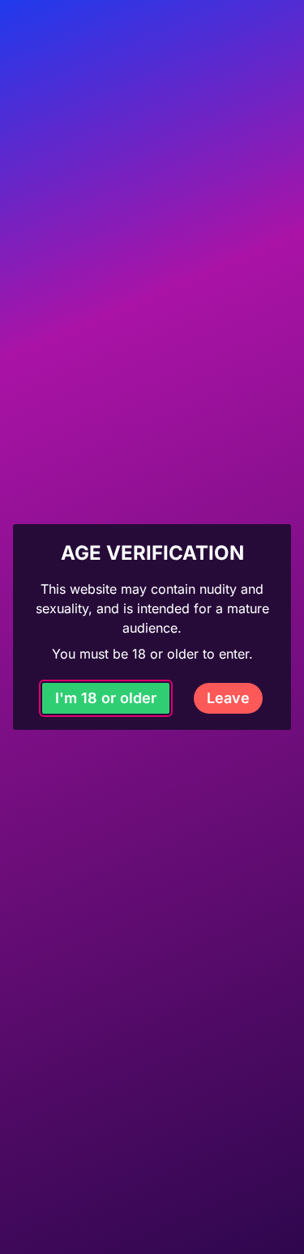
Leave (228, 697)
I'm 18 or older (105, 697)
